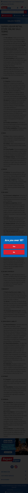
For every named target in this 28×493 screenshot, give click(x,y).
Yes (14, 246)
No (14, 252)
